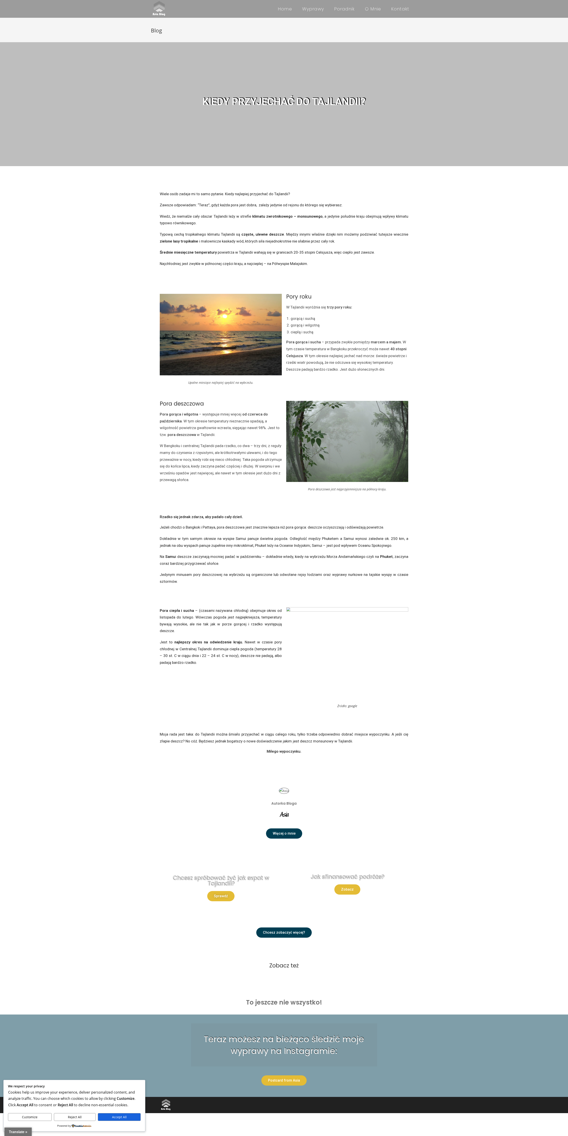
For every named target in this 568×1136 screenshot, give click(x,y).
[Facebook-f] (383, 1105)
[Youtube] (403, 1105)
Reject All (75, 1117)
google (352, 706)
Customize (29, 1117)
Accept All (119, 1117)
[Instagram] (393, 1105)
